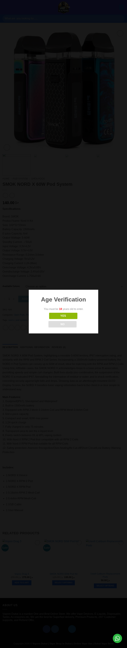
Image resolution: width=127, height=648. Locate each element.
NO (63, 324)
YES (63, 315)
